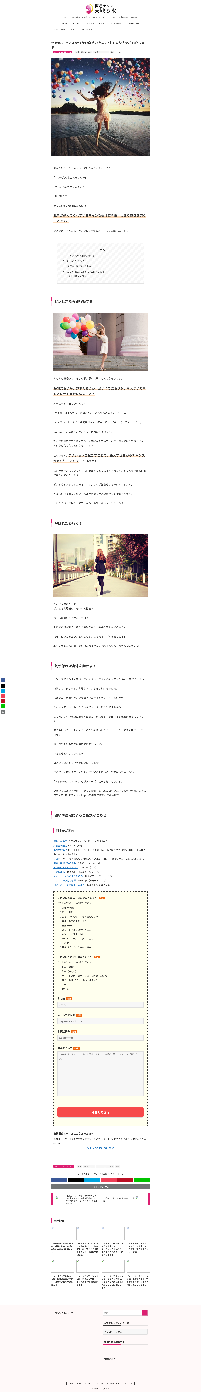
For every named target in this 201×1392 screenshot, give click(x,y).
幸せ (89, 52)
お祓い (56, 858)
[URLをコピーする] (3, 712)
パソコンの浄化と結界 (64, 880)
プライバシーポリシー (85, 1383)
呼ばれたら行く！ (77, 261)
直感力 (83, 52)
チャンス (105, 52)
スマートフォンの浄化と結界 (68, 876)
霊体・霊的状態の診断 (64, 863)
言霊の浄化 (59, 871)
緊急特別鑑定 (60, 850)
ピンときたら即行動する (81, 256)
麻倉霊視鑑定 (60, 841)
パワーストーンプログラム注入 (69, 884)
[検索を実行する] (145, 1313)
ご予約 (70, 1383)
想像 (77, 52)
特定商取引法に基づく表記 (108, 1383)
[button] (59, 1180)
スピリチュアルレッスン (62, 52)
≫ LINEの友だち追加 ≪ (100, 1148)
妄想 (112, 52)
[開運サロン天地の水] (100, 8)
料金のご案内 (79, 275)
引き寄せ (97, 52)
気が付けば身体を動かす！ (82, 266)
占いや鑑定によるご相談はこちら (86, 271)
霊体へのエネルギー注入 (65, 867)
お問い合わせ (127, 1383)
